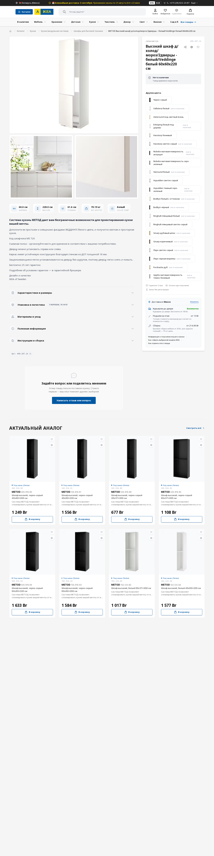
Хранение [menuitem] (56, 21)
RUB (158, 3)
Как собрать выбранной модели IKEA (164, 340)
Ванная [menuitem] (158, 21)
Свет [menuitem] (142, 21)
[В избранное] (198, 47)
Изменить (194, 302)
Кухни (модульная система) (54, 31)
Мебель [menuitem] (38, 21)
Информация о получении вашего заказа (166, 336)
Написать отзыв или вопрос (74, 400)
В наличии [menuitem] (23, 21)
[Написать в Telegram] (165, 2)
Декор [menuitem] (127, 21)
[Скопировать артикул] (30, 354)
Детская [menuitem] (75, 21)
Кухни (33, 31)
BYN (152, 3)
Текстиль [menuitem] (109, 21)
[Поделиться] (185, 47)
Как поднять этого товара (159, 343)
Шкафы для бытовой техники (88, 31)
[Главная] (10, 31)
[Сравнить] (192, 47)
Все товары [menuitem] (187, 22)
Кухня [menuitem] (92, 21)
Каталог (21, 31)
